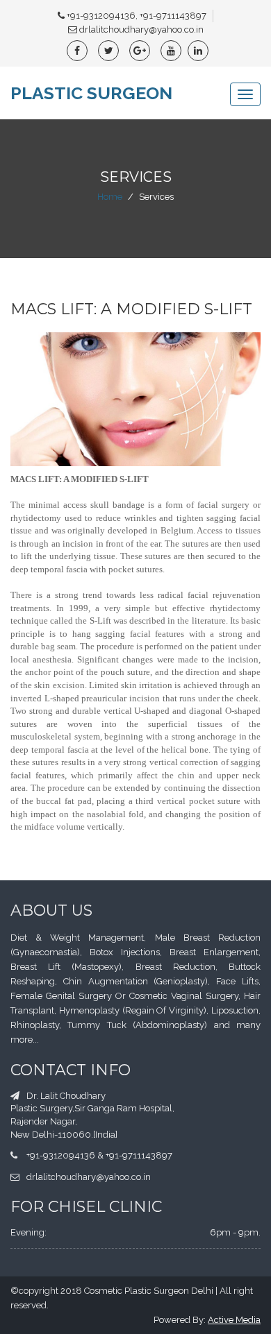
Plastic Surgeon (91, 93)
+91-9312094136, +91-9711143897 (136, 15)
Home (109, 196)
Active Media (234, 1320)
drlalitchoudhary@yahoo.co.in (141, 29)
